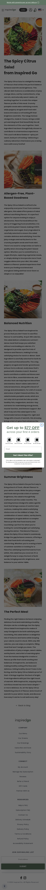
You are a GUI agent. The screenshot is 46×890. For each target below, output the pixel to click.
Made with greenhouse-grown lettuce (22, 2)
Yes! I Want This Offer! (23, 455)
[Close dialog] (41, 424)
